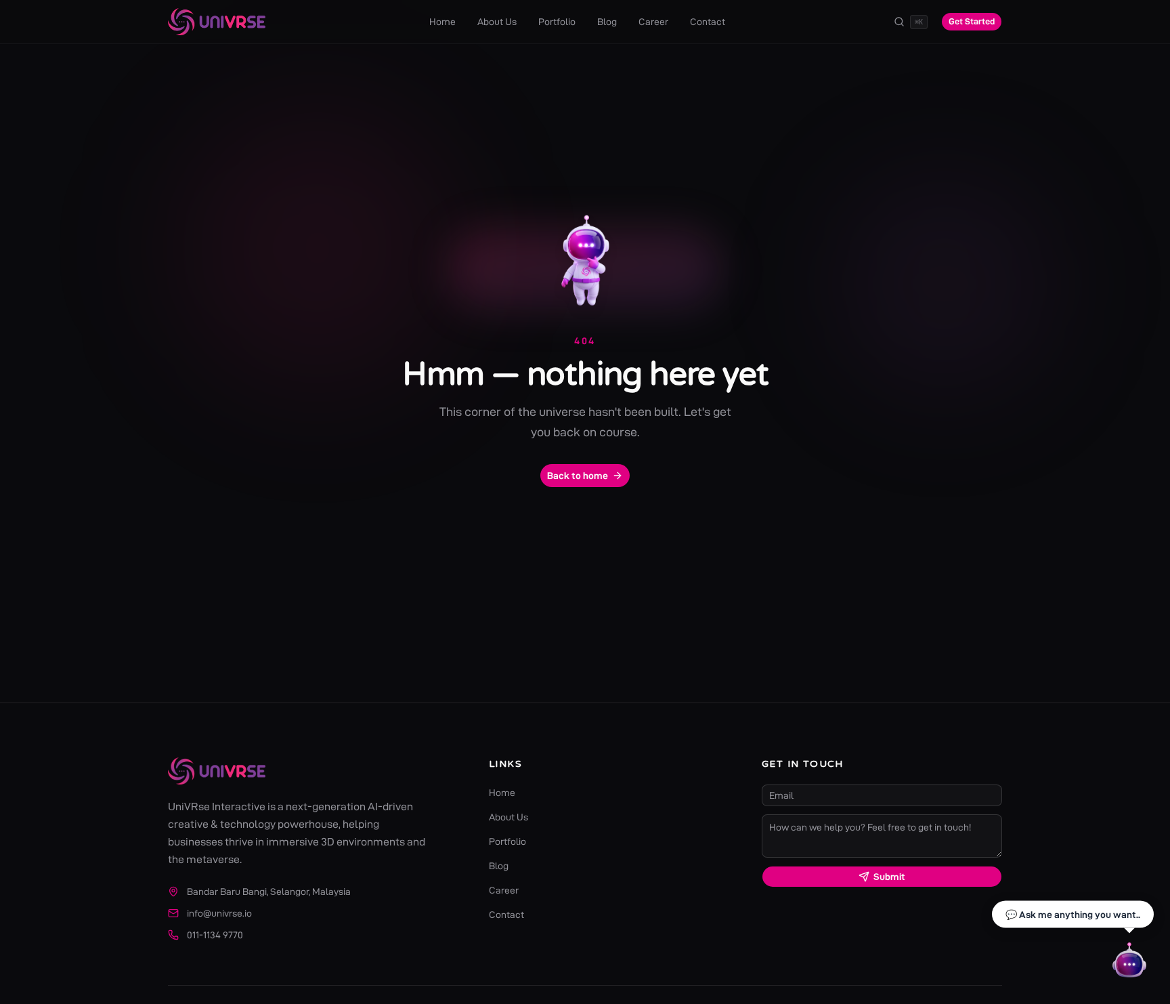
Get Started (972, 21)
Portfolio (557, 21)
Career (653, 21)
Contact (707, 21)
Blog (607, 21)
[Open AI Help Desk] (1129, 963)
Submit (889, 876)
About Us (497, 21)
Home (442, 21)
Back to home (577, 475)
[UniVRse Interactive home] (216, 21)
